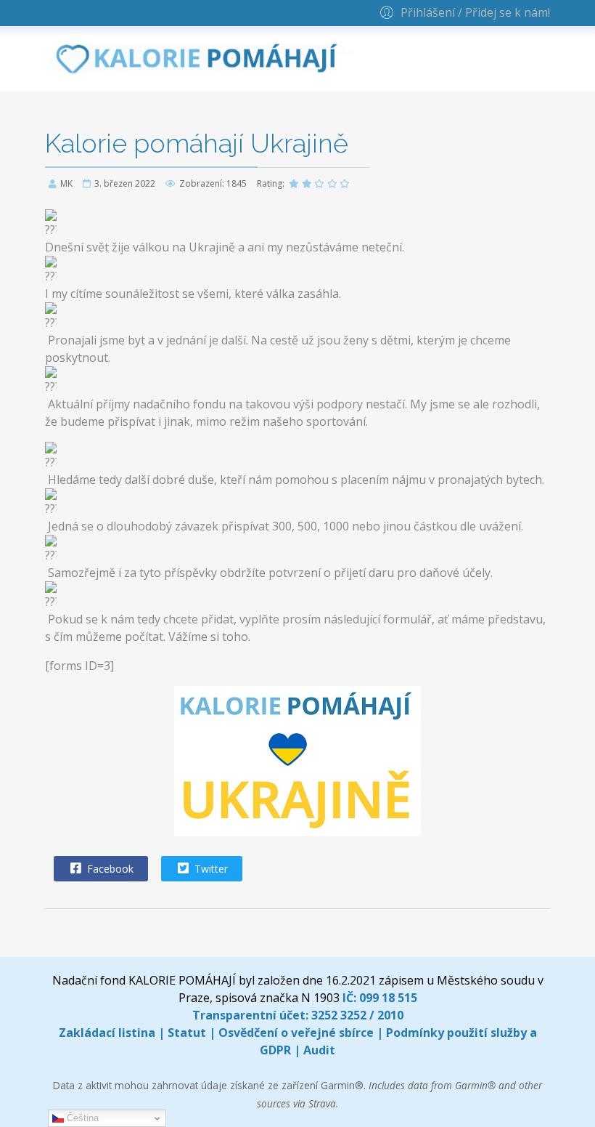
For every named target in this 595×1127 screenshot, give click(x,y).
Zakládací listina (107, 1033)
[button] (463, 12)
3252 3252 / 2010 (357, 1015)
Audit (319, 1050)
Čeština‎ (81, 1117)
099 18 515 (388, 998)
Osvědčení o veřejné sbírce (296, 1033)
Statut (187, 1033)
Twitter (210, 869)
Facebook (109, 869)
